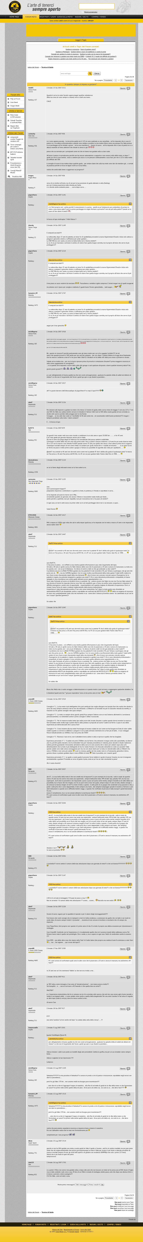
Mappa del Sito (57, 1230)
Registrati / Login (48, 17)
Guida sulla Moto (65, 17)
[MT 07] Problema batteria (16, 153)
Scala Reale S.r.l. (61, 1232)
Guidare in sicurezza (72, 49)
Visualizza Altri (17, 176)
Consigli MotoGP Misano (15, 172)
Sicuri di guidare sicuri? (88, 49)
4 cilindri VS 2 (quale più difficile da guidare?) (101, 56)
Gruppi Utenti (14, 106)
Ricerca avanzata (90, 12)
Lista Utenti (14, 102)
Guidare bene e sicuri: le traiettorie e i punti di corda (88, 52)
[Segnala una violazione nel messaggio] (128, 88)
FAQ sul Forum (15, 99)
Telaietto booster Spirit (16, 159)
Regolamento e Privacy (71, 1230)
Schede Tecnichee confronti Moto (16, 121)
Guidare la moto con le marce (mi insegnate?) (95, 54)
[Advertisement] (80, 30)
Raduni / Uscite (81, 17)
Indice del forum (33, 67)
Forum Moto (31, 17)
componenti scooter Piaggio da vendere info (16, 139)
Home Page (14, 17)
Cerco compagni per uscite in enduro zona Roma (16, 147)
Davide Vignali (74, 1232)
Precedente (108, 80)
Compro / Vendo (98, 17)
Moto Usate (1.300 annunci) (15, 116)
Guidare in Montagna (63, 52)
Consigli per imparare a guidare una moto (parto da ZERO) (64, 56)
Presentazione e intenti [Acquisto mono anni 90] (15, 165)
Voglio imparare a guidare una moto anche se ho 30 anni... (67, 59)
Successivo (128, 80)
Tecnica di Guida (47, 67)
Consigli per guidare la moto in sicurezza (65, 54)
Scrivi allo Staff (85, 1230)
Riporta (122, 88)
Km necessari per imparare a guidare (101, 59)
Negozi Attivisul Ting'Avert (14, 127)
